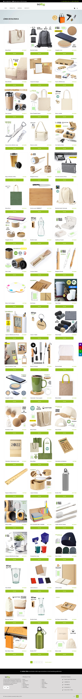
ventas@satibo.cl (8, 1)
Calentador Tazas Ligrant (36, 398)
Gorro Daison (58, 556)
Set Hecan (32, 303)
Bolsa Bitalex (8, 81)
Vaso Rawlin (8, 587)
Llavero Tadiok (33, 334)
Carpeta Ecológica (34, 81)
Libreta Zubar (58, 587)
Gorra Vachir (58, 429)
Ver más (14, 53)
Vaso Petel (57, 303)
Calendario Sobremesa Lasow (12, 461)
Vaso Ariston (8, 113)
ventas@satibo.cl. (67, 687)
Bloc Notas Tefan (9, 651)
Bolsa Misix (33, 461)
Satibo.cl (18, 696)
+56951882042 (67, 684)
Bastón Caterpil (34, 366)
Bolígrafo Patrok (59, 271)
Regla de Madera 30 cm (10, 492)
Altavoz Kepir (8, 524)
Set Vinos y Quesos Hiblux (61, 619)
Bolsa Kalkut (58, 398)
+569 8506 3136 (66, 1)
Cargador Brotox (9, 239)
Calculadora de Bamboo (60, 461)
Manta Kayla (58, 334)
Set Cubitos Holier (59, 145)
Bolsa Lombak (58, 113)
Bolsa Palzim (33, 429)
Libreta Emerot (33, 587)
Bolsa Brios (8, 208)
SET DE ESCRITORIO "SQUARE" (37, 524)
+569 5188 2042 (75, 1)
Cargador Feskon (9, 398)
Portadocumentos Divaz (61, 176)
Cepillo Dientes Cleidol (60, 524)
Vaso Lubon (8, 271)
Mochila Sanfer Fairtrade (61, 208)
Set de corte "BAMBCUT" (36, 208)
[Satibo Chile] (41, 5)
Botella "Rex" (58, 492)
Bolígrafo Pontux (34, 176)
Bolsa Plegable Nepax (35, 113)
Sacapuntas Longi (34, 556)
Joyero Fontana (34, 492)
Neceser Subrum (9, 619)
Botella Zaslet (33, 619)
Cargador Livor (58, 50)
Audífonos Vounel (59, 239)
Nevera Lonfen (33, 145)
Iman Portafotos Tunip (10, 366)
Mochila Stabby (34, 50)
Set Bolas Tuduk (9, 429)
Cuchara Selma (33, 271)
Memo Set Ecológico (10, 303)
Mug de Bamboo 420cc (10, 176)
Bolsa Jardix (58, 651)
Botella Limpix (33, 239)
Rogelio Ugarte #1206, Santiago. (20, 1)
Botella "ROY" (33, 651)
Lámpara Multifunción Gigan (12, 556)
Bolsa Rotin (8, 50)
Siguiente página (48, 662)
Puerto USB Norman (60, 81)
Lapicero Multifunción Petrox (12, 334)
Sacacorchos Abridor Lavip (11, 145)
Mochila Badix (58, 366)
